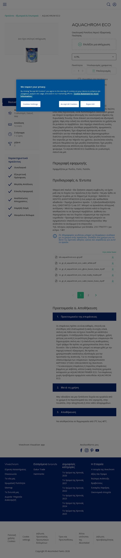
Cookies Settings (30, 104)
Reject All (90, 104)
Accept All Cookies (69, 104)
